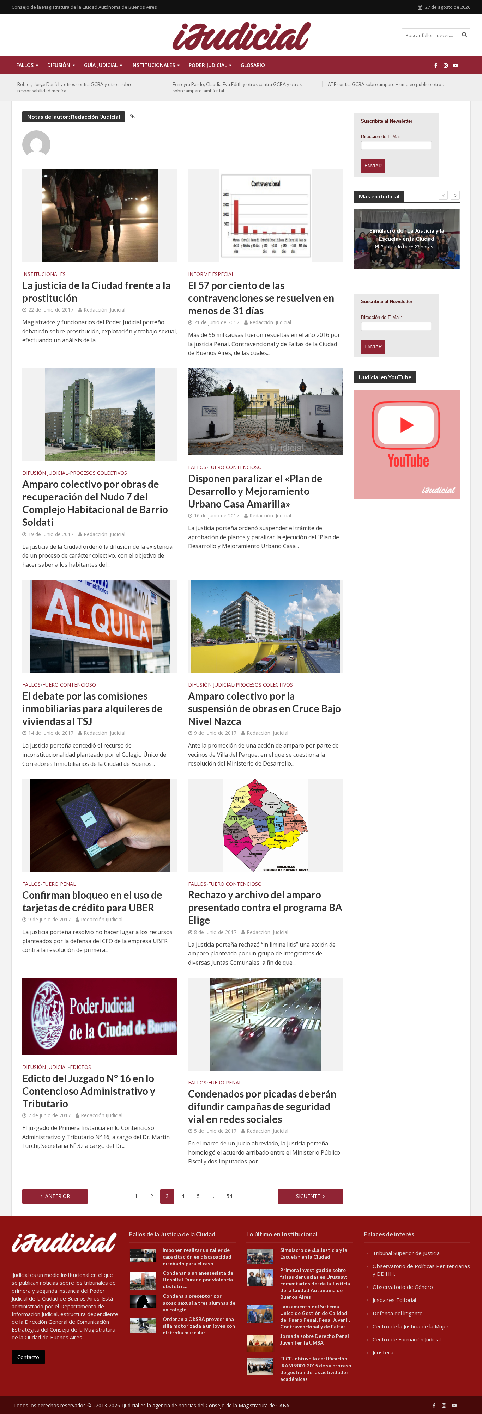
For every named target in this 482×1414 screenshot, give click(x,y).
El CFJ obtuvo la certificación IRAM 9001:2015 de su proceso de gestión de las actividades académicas (315, 1368)
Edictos (80, 1067)
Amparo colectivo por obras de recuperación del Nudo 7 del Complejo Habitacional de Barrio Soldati (95, 503)
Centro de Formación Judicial (407, 1339)
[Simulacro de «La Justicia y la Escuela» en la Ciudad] (260, 1255)
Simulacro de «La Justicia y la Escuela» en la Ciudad (406, 234)
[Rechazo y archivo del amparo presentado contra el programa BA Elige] (265, 825)
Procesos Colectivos (98, 473)
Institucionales (44, 274)
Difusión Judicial (45, 473)
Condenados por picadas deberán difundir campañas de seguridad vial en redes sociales (262, 1106)
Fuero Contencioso (235, 468)
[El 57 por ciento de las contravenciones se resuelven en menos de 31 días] (265, 215)
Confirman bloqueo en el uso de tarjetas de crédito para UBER (92, 901)
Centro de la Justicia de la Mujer (411, 1326)
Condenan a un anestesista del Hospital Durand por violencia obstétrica (199, 1279)
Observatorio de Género (403, 1286)
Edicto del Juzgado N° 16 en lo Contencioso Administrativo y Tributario (88, 1090)
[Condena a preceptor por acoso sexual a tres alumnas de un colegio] (143, 1300)
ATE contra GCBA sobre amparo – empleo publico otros (386, 84)
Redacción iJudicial (104, 309)
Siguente (308, 1196)
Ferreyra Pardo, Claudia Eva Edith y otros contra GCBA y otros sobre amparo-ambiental (237, 87)
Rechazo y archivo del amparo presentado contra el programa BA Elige (265, 907)
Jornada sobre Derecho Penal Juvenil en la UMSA (314, 1339)
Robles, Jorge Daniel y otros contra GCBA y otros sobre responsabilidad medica (74, 87)
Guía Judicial (101, 65)
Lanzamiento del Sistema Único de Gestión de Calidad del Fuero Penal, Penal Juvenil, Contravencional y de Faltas (315, 1316)
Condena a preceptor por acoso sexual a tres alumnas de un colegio (199, 1302)
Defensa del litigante (398, 1313)
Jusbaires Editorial (394, 1299)
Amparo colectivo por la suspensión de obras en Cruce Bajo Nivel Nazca (264, 708)
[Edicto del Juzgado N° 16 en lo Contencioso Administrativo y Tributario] (99, 1016)
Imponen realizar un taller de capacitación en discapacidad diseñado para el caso (197, 1256)
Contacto (28, 1356)
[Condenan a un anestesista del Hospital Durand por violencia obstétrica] (143, 1280)
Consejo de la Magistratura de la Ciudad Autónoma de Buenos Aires (84, 7)
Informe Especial (211, 274)
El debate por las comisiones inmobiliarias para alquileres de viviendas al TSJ (92, 708)
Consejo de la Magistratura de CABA (247, 1405)
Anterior (57, 1196)
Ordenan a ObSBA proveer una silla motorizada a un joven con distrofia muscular (199, 1325)
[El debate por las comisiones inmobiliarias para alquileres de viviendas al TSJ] (100, 626)
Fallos (25, 65)
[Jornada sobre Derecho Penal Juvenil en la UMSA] (260, 1343)
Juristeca (383, 1352)
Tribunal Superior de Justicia (406, 1252)
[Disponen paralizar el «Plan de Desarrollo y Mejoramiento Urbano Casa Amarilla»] (265, 411)
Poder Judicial (208, 65)
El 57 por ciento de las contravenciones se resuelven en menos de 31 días (261, 297)
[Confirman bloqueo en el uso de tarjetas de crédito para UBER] (100, 825)
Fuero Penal (59, 884)
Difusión (58, 65)
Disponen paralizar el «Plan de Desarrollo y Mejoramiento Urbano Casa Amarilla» (255, 491)
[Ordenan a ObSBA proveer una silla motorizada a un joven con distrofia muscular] (143, 1324)
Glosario (253, 65)
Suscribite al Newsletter (386, 121)
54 (229, 1196)
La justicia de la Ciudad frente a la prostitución (96, 291)
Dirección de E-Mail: (381, 136)
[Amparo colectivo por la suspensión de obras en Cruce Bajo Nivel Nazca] (265, 625)
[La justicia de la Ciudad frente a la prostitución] (100, 215)
